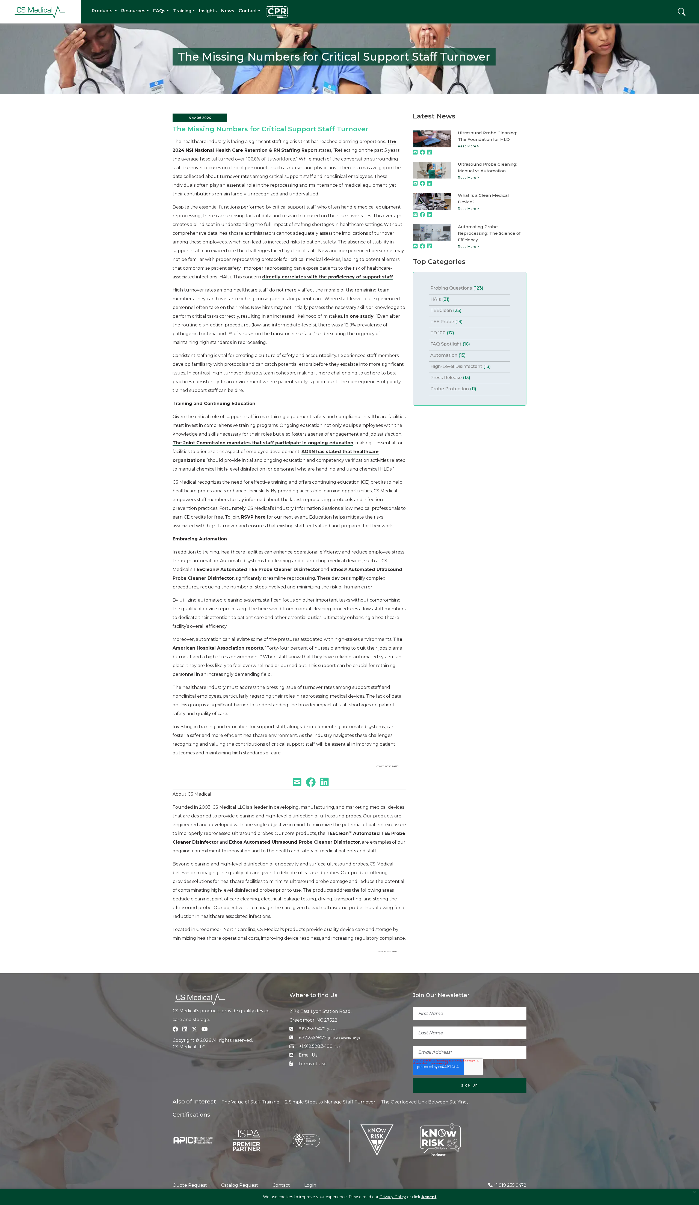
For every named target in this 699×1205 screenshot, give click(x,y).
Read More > (468, 146)
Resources (133, 10)
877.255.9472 (329, 1037)
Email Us (308, 1055)
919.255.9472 (318, 1028)
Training (182, 10)
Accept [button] (429, 1196)
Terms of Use (312, 1063)
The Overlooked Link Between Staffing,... (425, 1102)
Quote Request (190, 1185)
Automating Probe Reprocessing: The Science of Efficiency (489, 233)
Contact (248, 10)
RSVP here (253, 517)
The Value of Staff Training (250, 1102)
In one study (359, 316)
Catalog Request (239, 1185)
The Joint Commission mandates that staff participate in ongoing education (263, 442)
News (227, 10)
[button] (694, 1192)
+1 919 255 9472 (510, 1185)
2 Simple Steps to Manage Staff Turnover (330, 1102)
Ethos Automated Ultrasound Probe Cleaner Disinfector (294, 842)
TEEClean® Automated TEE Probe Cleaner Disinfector (256, 569)
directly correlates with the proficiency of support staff (327, 276)
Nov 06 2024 (200, 118)
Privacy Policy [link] (393, 1196)
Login (310, 1185)
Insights (208, 10)
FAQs (159, 10)
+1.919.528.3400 (320, 1046)
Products (103, 10)
